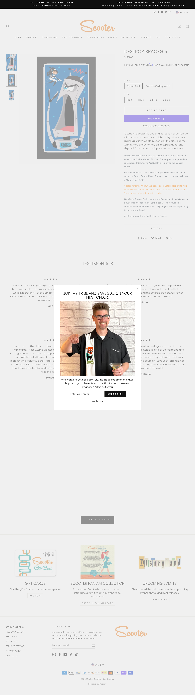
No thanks (97, 401)
